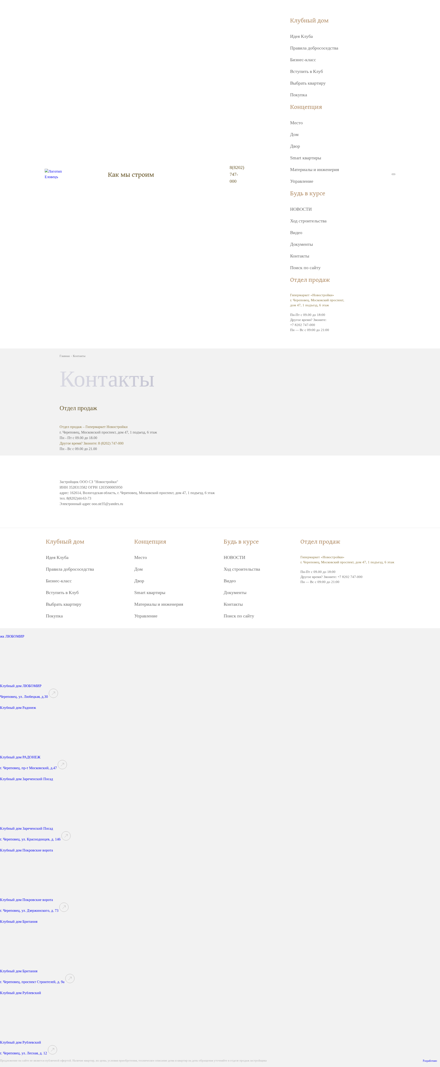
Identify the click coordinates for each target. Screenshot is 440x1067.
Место (296, 122)
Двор (295, 146)
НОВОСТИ (301, 209)
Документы (301, 244)
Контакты (299, 255)
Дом (294, 134)
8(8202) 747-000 (237, 174)
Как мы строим (131, 174)
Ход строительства (308, 220)
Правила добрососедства (314, 47)
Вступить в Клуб (306, 71)
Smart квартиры (305, 157)
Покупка (298, 94)
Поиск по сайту (305, 267)
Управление (301, 181)
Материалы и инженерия (314, 169)
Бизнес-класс (303, 59)
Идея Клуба (301, 36)
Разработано (430, 1060)
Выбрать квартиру (308, 83)
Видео (296, 232)
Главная (65, 356)
